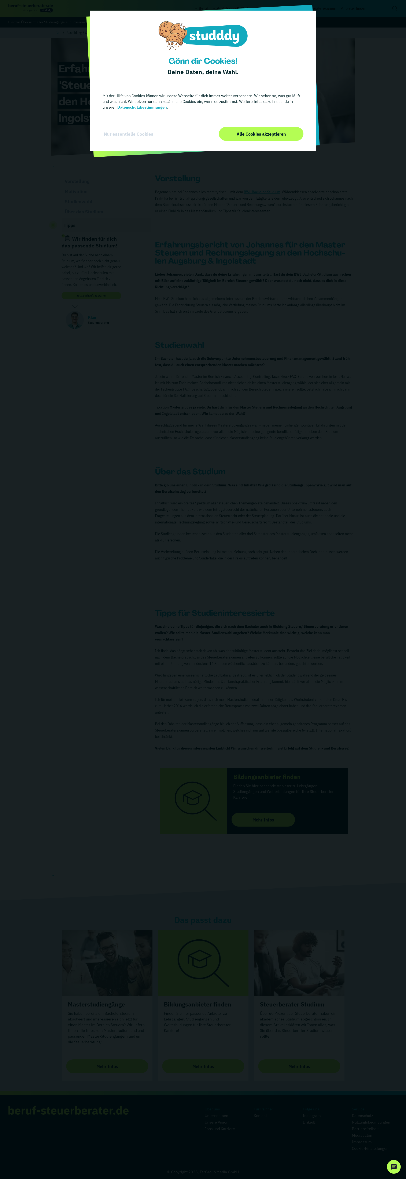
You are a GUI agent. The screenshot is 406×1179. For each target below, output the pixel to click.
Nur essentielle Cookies (128, 134)
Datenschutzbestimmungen (142, 107)
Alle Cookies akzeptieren (261, 134)
